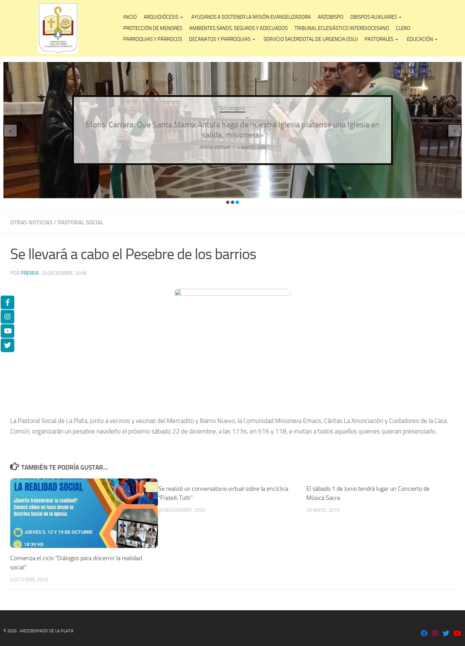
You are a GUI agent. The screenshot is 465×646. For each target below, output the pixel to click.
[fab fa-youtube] (456, 634)
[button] (227, 202)
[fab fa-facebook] (424, 634)
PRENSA (30, 273)
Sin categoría (233, 108)
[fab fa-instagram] (435, 634)
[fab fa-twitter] (446, 634)
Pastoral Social (80, 222)
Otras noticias (31, 222)
